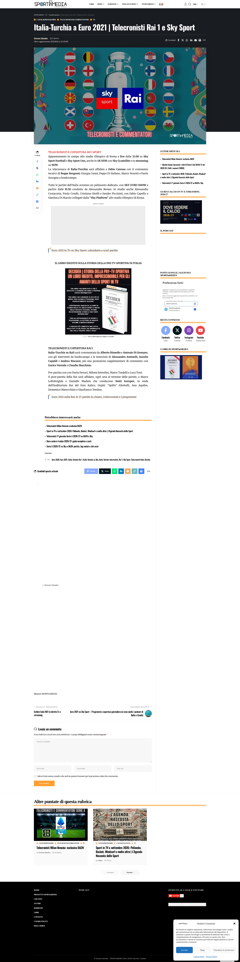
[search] (189, 4)
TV (94, 20)
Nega (202, 950)
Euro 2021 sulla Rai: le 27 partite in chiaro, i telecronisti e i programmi (94, 396)
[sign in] (185, 4)
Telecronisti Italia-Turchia (140, 459)
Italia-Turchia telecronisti (108, 459)
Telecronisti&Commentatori (74, 20)
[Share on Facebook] (178, 40)
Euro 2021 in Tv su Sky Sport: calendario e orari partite (85, 250)
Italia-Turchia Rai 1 (75, 459)
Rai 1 (121, 459)
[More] (204, 40)
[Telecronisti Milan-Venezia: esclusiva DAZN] (61, 825)
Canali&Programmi (46, 20)
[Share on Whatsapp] (187, 40)
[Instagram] (188, 334)
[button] (234, 923)
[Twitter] (177, 334)
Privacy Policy (211, 957)
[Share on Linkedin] (191, 40)
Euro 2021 (64, 459)
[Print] (200, 40)
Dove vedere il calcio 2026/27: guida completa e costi (69, 441)
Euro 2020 (55, 459)
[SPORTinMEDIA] (51, 4)
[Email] (196, 40)
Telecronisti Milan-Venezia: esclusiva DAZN (64, 426)
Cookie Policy (198, 957)
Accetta (184, 950)
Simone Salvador (41, 38)
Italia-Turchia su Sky (90, 459)
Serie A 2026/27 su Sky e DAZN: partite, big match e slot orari (72, 446)
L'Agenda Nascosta (123, 843)
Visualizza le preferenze (224, 950)
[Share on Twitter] (183, 40)
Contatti (143, 959)
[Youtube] (200, 334)
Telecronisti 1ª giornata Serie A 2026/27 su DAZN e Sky (70, 436)
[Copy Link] (37, 194)
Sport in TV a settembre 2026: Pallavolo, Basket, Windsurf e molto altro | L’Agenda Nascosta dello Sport (90, 431)
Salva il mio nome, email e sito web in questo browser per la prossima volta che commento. (77, 776)
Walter (100, 860)
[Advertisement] (98, 225)
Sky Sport (126, 459)
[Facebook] (165, 334)
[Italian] (162, 4)
